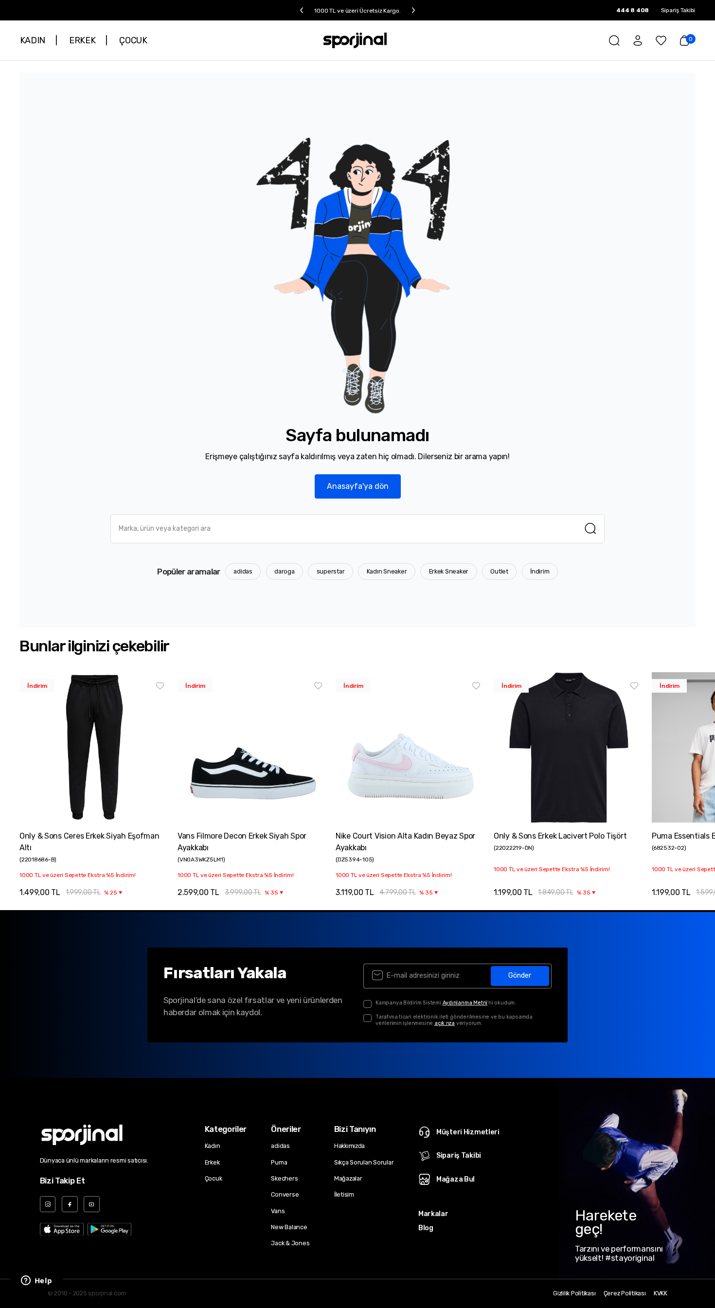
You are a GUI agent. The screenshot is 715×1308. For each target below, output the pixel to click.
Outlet (499, 571)
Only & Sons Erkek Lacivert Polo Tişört (560, 836)
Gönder (519, 975)
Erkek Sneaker (449, 571)
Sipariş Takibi (678, 10)
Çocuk (213, 1178)
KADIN (32, 40)
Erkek (212, 1162)
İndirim (539, 571)
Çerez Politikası (625, 1293)
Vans (278, 1211)
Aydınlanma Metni (465, 1003)
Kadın (212, 1145)
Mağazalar (348, 1178)
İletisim (344, 1194)
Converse (285, 1194)
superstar (331, 571)
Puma (279, 1162)
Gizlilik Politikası (574, 1293)
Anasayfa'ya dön (358, 486)
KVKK (660, 1293)
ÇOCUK (133, 40)
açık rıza (444, 1023)
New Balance (289, 1227)
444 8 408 (632, 10)
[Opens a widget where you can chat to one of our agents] (36, 1281)
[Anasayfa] (355, 41)
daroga (284, 571)
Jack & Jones (290, 1243)
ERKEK (82, 40)
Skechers (284, 1178)
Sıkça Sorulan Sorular (364, 1162)
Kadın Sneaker (387, 571)
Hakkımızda (349, 1145)
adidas (242, 571)
